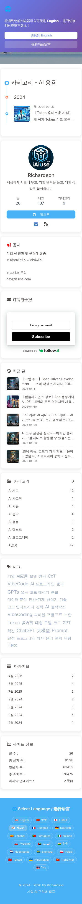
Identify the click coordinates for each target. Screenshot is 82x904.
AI (47, 606)
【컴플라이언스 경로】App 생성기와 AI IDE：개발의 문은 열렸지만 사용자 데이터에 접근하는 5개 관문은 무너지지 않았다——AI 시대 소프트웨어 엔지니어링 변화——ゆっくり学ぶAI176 (48, 399)
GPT (67, 622)
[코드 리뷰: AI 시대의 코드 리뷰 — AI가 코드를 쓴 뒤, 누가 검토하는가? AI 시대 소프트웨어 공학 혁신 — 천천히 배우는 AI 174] (13, 420)
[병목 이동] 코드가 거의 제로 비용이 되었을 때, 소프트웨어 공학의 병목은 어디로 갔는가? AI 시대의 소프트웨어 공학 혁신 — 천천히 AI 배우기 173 (48, 453)
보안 (68, 614)
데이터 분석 (17, 599)
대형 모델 (43, 622)
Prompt (60, 630)
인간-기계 (37, 599)
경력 (39, 607)
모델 (33, 576)
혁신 (11, 630)
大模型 (43, 630)
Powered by (30, 350)
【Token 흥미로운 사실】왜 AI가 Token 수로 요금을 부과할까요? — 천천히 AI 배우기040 (53, 117)
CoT (52, 575)
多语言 (27, 622)
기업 (11, 576)
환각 (42, 576)
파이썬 (39, 614)
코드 (57, 622)
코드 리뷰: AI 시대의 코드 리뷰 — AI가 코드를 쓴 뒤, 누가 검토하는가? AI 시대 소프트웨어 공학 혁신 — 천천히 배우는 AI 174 (48, 417)
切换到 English (41, 35)
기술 (63, 599)
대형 (67, 638)
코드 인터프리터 (21, 607)
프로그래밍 (26, 638)
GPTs (13, 592)
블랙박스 (58, 607)
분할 (54, 592)
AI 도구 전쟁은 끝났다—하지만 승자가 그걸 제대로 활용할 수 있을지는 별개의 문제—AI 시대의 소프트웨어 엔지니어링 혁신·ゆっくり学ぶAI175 (48, 435)
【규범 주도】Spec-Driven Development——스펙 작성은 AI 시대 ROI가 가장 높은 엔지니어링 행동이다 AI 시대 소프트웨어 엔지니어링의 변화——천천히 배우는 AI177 (48, 381)
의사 (40, 638)
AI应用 (22, 576)
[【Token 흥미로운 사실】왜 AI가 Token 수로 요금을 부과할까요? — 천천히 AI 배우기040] (22, 114)
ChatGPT (26, 630)
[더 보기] (73, 481)
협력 (58, 638)
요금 (24, 592)
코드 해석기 (39, 592)
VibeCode (18, 583)
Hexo (13, 645)
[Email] (36, 224)
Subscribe (41, 337)
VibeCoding (20, 614)
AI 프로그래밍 (42, 583)
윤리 (49, 638)
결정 (11, 638)
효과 (60, 584)
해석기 (52, 599)
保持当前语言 (41, 44)
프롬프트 (54, 614)
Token (14, 622)
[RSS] (46, 224)
